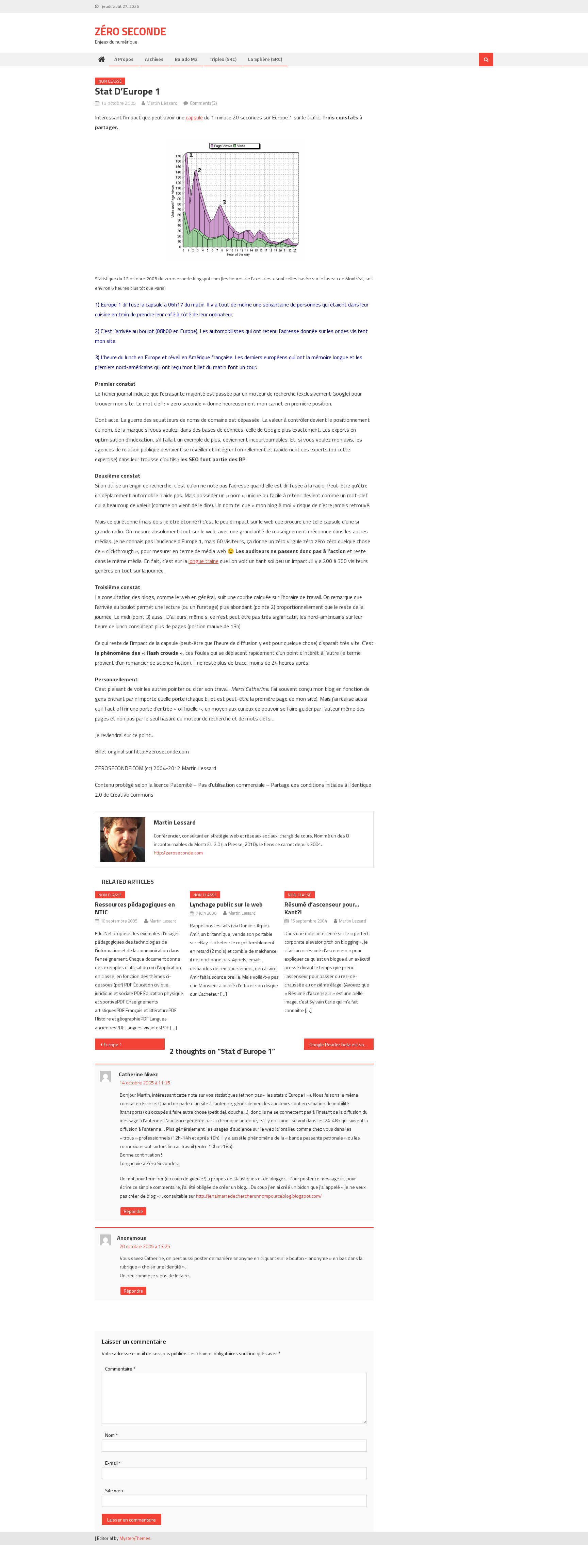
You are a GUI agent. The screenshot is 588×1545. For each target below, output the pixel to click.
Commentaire (120, 1368)
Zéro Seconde (130, 31)
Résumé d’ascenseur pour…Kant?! (321, 908)
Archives (154, 59)
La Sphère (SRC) (265, 59)
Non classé (110, 81)
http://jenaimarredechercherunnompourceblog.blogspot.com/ (259, 1195)
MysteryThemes (134, 1538)
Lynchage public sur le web (226, 904)
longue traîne (203, 561)
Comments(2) (203, 102)
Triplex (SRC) (222, 59)
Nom (111, 1435)
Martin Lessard (162, 102)
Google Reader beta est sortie (340, 1044)
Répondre (133, 1211)
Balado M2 (186, 59)
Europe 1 (113, 1044)
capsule (194, 117)
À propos (123, 59)
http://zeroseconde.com (178, 852)
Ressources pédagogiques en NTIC (135, 908)
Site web (114, 1490)
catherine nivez (138, 1074)
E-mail (113, 1462)
